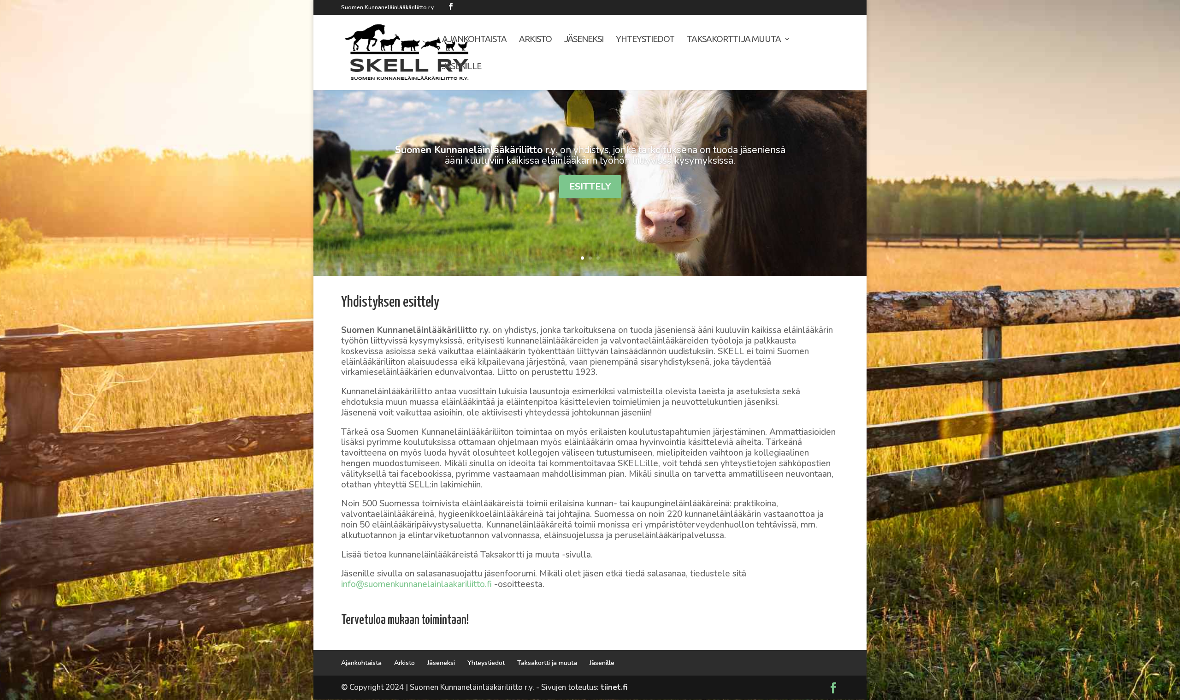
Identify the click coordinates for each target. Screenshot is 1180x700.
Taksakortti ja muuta (734, 40)
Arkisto (535, 40)
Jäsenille (461, 67)
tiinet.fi (614, 687)
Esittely (590, 186)
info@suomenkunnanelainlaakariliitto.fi (416, 584)
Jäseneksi (583, 40)
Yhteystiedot (645, 40)
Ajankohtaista (474, 40)
